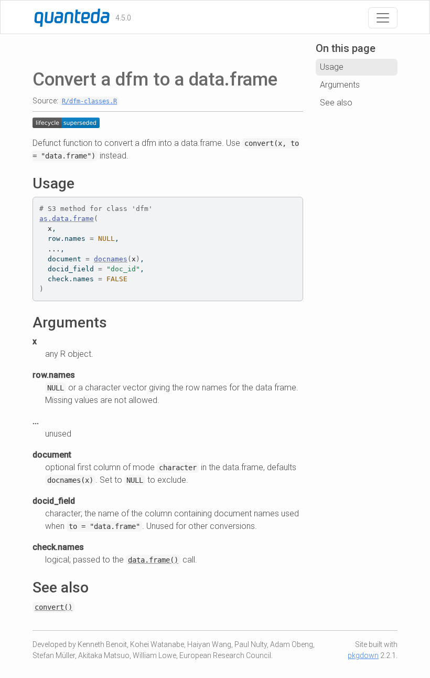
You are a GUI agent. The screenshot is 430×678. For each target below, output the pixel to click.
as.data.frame (66, 219)
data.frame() (153, 560)
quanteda (54, 16)
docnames (110, 259)
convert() (53, 607)
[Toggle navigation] (382, 17)
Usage (331, 67)
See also (336, 103)
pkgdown (363, 655)
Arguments (340, 85)
